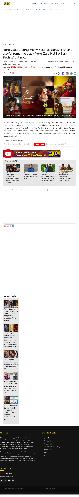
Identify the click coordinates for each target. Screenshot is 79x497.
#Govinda (13, 10)
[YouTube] (9, 480)
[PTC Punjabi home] (13, 3)
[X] (5, 480)
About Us (47, 438)
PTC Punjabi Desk (17, 67)
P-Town (51, 3)
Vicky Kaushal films (9, 190)
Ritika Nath (35, 67)
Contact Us (48, 441)
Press (45, 453)
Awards (40, 3)
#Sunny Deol (60, 10)
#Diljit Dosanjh (22, 10)
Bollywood (12, 44)
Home (4, 44)
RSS (45, 456)
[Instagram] (13, 480)
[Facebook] (1, 480)
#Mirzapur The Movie (35, 10)
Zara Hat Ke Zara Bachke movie (37, 190)
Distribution (48, 450)
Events (45, 3)
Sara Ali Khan (21, 190)
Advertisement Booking (52, 447)
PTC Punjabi (52, 488)
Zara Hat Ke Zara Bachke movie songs (59, 190)
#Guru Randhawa (49, 10)
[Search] (75, 3)
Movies (57, 3)
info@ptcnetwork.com (6, 476)
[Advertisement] (39, 26)
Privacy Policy (48, 444)
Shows (34, 3)
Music (62, 3)
